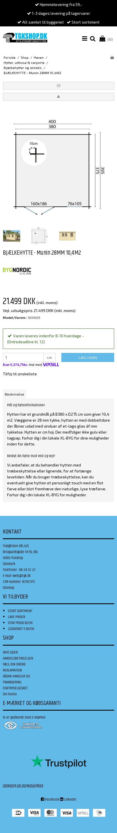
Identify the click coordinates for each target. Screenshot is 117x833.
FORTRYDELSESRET (15, 688)
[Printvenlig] (112, 57)
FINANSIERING (12, 682)
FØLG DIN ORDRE (14, 664)
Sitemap (8, 588)
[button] (58, 86)
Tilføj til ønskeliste (20, 373)
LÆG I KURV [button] (88, 357)
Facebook (51, 799)
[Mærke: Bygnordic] (17, 272)
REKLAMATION (12, 670)
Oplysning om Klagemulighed (23, 785)
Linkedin (69, 799)
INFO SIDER (10, 652)
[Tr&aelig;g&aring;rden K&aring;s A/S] (25, 38)
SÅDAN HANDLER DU (16, 676)
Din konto (10, 694)
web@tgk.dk (22, 576)
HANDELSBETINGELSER (18, 658)
